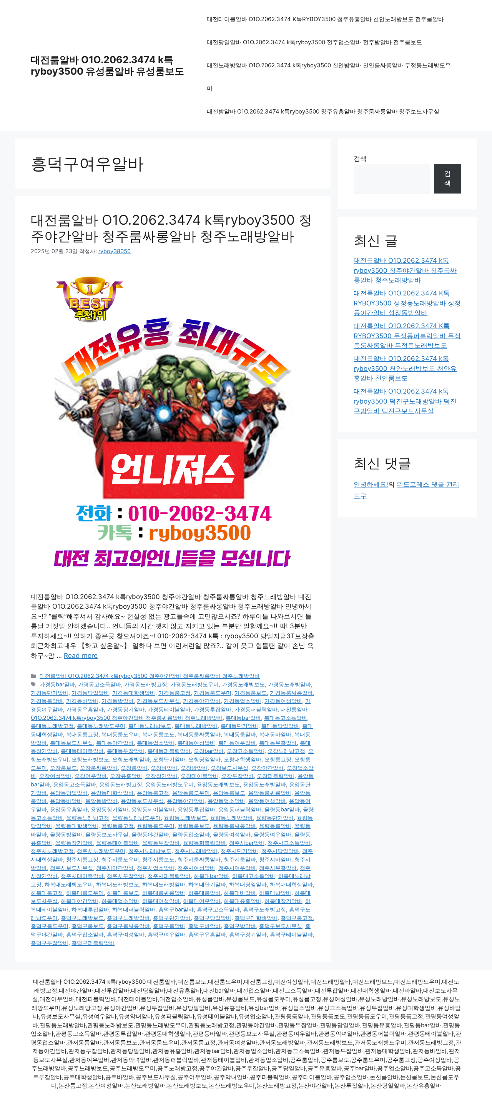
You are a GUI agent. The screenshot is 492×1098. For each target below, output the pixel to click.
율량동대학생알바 (76, 826)
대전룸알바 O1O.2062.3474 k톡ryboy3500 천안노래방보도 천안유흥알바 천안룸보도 (405, 368)
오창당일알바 (204, 759)
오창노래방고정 (286, 751)
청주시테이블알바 (82, 876)
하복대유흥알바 (242, 901)
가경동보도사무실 (158, 701)
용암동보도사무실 (142, 801)
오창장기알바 (161, 776)
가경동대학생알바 (133, 692)
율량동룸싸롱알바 (234, 826)
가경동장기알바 (126, 709)
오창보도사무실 (229, 767)
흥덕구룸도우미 (49, 926)
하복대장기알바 (283, 901)
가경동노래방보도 (243, 684)
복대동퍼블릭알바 (169, 751)
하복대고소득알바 (253, 876)
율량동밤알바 (66, 834)
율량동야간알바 (150, 834)
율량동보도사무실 (106, 834)
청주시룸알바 (240, 859)
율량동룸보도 (194, 826)
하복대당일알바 (248, 884)
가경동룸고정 (174, 692)
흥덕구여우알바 (166, 934)
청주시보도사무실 (71, 867)
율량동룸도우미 (156, 826)
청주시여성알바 (196, 867)
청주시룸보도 (158, 859)
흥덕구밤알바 (240, 926)
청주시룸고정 (82, 859)
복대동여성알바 (196, 742)
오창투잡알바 (237, 776)
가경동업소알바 (242, 701)
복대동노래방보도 (149, 726)
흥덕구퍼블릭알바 (93, 942)
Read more (81, 655)
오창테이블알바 (199, 776)
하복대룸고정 (47, 892)
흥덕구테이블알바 (291, 934)
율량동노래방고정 (87, 817)
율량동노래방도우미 (136, 817)
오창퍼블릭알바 (275, 776)
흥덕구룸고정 (297, 917)
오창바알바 (164, 767)
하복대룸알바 (204, 892)
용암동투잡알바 (196, 809)
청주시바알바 (275, 859)
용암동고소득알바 (74, 784)
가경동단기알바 (49, 692)
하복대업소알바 (120, 901)
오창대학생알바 (242, 759)
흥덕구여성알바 (126, 934)
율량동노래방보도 (185, 817)
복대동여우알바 (237, 742)
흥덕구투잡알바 (49, 942)
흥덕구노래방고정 (264, 909)
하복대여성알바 (161, 901)
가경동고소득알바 (99, 684)
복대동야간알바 (115, 742)
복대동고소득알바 (285, 717)
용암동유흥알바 (69, 809)
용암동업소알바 (226, 801)
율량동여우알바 (272, 834)
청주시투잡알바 (126, 876)
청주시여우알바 (237, 867)
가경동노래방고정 (145, 684)
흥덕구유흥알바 (207, 934)
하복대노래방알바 (163, 884)
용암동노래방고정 (120, 784)
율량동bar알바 (282, 809)
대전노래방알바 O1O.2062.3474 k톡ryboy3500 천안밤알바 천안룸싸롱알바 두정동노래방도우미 (329, 77)
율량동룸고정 (117, 826)
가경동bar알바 (57, 684)
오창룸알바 (134, 767)
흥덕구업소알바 (85, 934)
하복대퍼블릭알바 (133, 909)
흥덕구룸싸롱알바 (128, 926)
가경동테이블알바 (169, 709)
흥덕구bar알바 (176, 909)
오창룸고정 (277, 759)
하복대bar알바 (211, 876)
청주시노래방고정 (52, 851)
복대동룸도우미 (120, 734)
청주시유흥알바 (278, 867)
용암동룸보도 (229, 792)
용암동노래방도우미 (169, 784)
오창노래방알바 (131, 759)
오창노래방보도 (90, 759)
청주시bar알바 (246, 842)
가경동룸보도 (250, 692)
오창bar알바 (209, 751)
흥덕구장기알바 (248, 934)
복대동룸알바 (240, 734)
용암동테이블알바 (153, 809)
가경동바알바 (82, 701)
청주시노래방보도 (149, 851)
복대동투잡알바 (126, 751)
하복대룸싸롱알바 (163, 892)
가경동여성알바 (283, 701)
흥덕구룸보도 (87, 926)
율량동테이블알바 (117, 842)
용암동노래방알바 (264, 784)
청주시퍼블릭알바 (169, 876)
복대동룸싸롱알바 (199, 734)
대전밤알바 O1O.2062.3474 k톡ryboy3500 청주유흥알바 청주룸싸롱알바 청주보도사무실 (323, 111)
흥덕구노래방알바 (128, 917)
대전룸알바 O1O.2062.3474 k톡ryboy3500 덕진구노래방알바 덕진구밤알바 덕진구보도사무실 (405, 401)
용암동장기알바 (109, 809)
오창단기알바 (169, 759)
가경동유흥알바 (85, 709)
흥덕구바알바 (204, 926)
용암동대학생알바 (112, 792)
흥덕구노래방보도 (82, 917)
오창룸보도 (63, 767)
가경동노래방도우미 (194, 684)
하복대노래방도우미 (69, 884)
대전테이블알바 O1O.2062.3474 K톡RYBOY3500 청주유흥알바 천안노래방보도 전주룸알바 (325, 19)
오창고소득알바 (245, 751)
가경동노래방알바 (289, 684)
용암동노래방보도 (218, 784)
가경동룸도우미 (212, 692)
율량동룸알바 (275, 826)
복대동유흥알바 (278, 742)
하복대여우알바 (202, 901)
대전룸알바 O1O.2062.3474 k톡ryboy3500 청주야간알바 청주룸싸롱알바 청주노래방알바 (171, 228)
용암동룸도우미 (191, 792)
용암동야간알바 (185, 801)
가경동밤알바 (117, 701)
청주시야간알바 (115, 867)
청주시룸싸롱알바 (199, 859)
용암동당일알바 (69, 792)
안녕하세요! (371, 484)
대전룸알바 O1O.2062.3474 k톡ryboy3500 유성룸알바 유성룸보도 (107, 65)
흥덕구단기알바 (172, 917)
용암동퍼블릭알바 (239, 809)
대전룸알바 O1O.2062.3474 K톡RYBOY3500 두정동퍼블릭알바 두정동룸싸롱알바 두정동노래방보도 (407, 335)
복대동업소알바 (156, 742)
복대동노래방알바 (196, 726)
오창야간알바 (267, 767)
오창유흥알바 (126, 776)
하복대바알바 (240, 892)
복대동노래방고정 (52, 726)
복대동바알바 (275, 734)
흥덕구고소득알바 (218, 909)
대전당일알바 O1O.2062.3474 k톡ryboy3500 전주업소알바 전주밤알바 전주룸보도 (314, 42)
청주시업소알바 (156, 867)
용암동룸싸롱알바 (269, 792)
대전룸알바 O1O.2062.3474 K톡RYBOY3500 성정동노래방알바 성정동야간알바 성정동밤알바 (407, 303)
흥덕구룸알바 (169, 926)
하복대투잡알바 (90, 909)
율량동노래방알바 (231, 817)
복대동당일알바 (280, 726)
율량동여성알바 (232, 834)
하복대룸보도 (123, 892)
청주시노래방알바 (196, 851)
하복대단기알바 (207, 884)
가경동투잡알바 (212, 709)
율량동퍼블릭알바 (204, 842)
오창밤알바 (194, 767)
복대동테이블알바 (82, 751)
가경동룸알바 (47, 701)
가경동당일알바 (90, 692)
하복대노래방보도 (117, 884)
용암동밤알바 (101, 801)
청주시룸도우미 (120, 859)
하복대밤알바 (275, 892)
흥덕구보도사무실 (280, 926)
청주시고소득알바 (289, 842)
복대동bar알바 (243, 717)
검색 (360, 158)
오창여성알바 (55, 776)
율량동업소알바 (191, 834)
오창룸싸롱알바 (99, 767)
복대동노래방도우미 (101, 726)
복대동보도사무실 (71, 742)
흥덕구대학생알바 (256, 917)
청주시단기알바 (239, 851)
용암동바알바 (66, 801)
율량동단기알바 (275, 817)
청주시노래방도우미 (101, 851)
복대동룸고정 (82, 734)
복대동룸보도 (158, 734)
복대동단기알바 (239, 726)
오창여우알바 (91, 776)
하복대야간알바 (79, 901)
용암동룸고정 (153, 792)
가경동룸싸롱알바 (291, 692)
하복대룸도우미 (85, 892)
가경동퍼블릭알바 (256, 709)
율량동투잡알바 (161, 842)
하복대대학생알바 (291, 884)
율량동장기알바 (74, 842)
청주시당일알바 (280, 851)
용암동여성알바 (267, 801)
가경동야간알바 (202, 701)
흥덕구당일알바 (212, 917)
